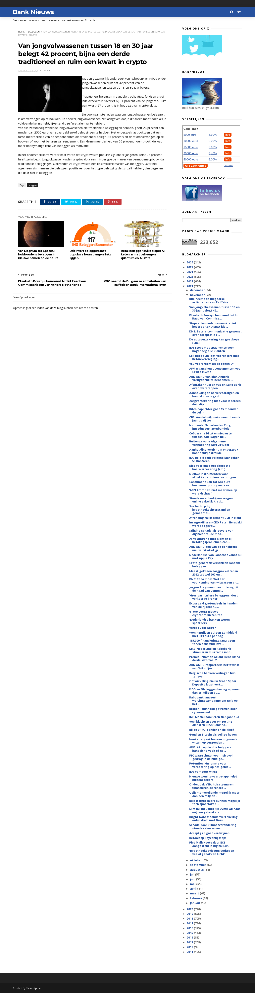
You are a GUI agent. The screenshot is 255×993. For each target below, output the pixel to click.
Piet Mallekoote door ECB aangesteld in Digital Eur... (209, 844)
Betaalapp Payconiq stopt (208, 838)
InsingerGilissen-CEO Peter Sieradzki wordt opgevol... (215, 524)
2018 (190, 918)
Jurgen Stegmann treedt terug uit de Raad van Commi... (213, 588)
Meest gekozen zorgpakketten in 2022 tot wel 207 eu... (213, 572)
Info (227, 134)
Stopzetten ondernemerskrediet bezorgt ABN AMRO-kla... (212, 324)
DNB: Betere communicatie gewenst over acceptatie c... (215, 333)
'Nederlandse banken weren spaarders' (209, 621)
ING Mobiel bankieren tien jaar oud (214, 717)
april (193, 888)
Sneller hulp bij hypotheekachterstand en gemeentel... (209, 509)
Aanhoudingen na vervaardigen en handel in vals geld (214, 394)
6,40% (213, 153)
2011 (190, 952)
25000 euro (190, 153)
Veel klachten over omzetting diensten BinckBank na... (210, 723)
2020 (190, 909)
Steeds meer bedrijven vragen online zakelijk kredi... (211, 499)
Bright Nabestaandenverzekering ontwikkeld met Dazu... (213, 818)
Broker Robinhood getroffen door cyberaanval (213, 710)
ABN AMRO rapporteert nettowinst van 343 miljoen (214, 666)
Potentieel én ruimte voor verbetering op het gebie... (210, 765)
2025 (190, 267)
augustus (197, 869)
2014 (190, 937)
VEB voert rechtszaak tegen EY (211, 364)
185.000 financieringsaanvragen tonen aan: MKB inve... (212, 642)
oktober (196, 860)
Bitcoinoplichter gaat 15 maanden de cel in (213, 410)
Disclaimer (228, 165)
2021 (190, 286)
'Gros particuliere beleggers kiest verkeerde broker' (213, 597)
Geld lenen (190, 128)
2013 (190, 942)
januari (195, 903)
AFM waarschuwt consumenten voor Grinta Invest (215, 370)
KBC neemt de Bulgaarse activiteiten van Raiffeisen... (211, 300)
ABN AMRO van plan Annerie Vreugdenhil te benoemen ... (211, 378)
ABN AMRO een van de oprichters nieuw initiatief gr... (213, 548)
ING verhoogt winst (203, 771)
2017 (190, 923)
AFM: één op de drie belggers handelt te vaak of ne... (210, 749)
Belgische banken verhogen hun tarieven (212, 674)
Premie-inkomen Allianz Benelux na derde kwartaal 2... (214, 658)
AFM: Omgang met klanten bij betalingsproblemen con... (210, 540)
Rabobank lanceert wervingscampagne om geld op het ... (213, 700)
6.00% (213, 140)
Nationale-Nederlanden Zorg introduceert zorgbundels (210, 426)
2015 (190, 933)
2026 (190, 262)
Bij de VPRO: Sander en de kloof (211, 730)
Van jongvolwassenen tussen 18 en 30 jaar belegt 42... (214, 308)
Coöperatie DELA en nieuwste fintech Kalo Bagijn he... (210, 435)
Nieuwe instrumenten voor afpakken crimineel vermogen (212, 475)
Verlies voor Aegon (202, 628)
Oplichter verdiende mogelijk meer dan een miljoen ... (214, 794)
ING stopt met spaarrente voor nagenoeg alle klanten (211, 349)
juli (192, 874)
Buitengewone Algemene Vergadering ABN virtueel (209, 443)
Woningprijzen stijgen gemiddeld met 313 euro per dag (213, 634)
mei (193, 884)
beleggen (34, 32)
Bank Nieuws (33, 12)
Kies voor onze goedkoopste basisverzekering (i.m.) (209, 467)
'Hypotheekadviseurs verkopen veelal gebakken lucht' (211, 852)
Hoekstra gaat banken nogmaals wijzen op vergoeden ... (213, 741)
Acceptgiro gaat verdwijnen (209, 833)
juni (193, 879)
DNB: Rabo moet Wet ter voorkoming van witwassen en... (214, 580)
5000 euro (189, 134)
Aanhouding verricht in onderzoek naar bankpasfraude (213, 451)
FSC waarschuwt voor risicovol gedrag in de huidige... (210, 757)
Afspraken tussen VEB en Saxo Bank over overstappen (215, 386)
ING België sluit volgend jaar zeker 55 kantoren (214, 459)
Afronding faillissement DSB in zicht (215, 518)
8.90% (213, 134)
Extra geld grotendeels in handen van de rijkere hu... (213, 605)
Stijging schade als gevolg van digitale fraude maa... (211, 532)
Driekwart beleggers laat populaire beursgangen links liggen (90, 254)
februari (196, 898)
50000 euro (190, 159)
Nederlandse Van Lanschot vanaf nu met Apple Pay (215, 556)
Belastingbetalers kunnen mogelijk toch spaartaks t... (214, 802)
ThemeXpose (33, 988)
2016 (190, 928)
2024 (190, 272)
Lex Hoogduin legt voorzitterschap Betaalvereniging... (214, 357)
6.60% (213, 147)
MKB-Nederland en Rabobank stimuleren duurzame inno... (211, 650)
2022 (190, 281)
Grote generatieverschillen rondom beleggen (214, 564)
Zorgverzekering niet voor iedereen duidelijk (215, 402)
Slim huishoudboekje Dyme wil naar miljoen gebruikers (214, 810)
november (197, 295)
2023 (190, 277)
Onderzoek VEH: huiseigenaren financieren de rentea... (211, 786)
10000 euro (190, 140)
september (198, 865)
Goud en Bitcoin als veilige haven (213, 734)
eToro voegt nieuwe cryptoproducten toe (205, 613)
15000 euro (190, 147)
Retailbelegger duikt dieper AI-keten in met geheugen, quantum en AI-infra (143, 254)
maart (195, 893)
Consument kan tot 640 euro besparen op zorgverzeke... (210, 483)
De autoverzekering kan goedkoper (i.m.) (215, 341)
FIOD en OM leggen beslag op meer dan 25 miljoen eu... (214, 690)
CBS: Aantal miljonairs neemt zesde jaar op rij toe (214, 418)
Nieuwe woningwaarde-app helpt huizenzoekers (213, 778)
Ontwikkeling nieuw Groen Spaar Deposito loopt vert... (212, 682)
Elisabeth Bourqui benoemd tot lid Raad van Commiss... (213, 316)
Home (21, 32)
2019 (190, 914)
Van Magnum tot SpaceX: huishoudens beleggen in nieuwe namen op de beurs (38, 254)
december (197, 290)
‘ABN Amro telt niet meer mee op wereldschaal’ (213, 491)
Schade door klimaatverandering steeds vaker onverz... (212, 826)
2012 (190, 947)
